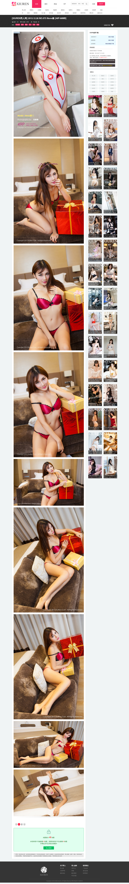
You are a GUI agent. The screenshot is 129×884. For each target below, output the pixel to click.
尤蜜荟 (39, 10)
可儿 (103, 85)
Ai (22, 13)
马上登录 (49, 848)
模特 (46, 4)
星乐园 (51, 13)
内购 (101, 10)
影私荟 (67, 13)
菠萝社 (70, 10)
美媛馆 (55, 10)
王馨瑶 (112, 85)
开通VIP (101, 4)
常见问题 (74, 875)
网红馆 (91, 13)
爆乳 (103, 79)
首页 (36, 4)
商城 (55, 4)
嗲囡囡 (35, 13)
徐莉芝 (93, 88)
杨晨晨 (93, 82)
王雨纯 (112, 82)
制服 (112, 91)
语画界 (94, 10)
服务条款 (62, 873)
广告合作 (85, 868)
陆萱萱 (112, 88)
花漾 (28, 13)
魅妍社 (47, 10)
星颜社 (78, 10)
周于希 (112, 79)
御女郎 (59, 13)
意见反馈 (85, 870)
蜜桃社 (63, 10)
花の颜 (43, 13)
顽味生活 (99, 13)
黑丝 (103, 88)
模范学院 (83, 13)
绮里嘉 (93, 85)
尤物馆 (86, 10)
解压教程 (74, 873)
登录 (93, 4)
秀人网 (24, 10)
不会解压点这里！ (103, 57)
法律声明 (62, 870)
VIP (64, 4)
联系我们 (85, 873)
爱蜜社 (31, 10)
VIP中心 (74, 868)
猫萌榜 (74, 13)
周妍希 (102, 82)
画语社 (93, 79)
